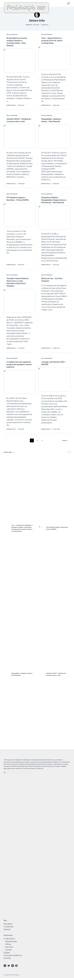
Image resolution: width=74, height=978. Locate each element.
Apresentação (11, 941)
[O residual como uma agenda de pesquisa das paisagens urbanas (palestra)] (20, 382)
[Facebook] (16, 965)
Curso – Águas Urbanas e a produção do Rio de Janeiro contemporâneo (52, 40)
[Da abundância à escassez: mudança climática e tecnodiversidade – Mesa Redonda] (20, 60)
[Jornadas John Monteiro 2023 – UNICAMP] (54, 379)
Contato (8, 949)
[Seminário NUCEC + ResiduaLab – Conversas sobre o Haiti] (20, 136)
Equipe (7, 952)
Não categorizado (12, 34)
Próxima (64, 440)
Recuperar (8, 924)
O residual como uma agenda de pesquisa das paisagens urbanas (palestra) (19, 364)
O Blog (8, 944)
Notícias (7, 958)
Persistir (7, 929)
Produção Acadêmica (13, 955)
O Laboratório (9, 938)
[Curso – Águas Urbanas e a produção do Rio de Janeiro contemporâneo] (54, 58)
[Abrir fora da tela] (68, 3)
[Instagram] (5, 965)
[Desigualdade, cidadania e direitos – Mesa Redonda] (54, 136)
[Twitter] (9, 965)
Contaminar (8, 926)
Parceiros (9, 947)
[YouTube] (12, 965)
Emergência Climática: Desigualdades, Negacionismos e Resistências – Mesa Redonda (53, 200)
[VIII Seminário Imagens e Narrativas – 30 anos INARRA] (20, 215)
